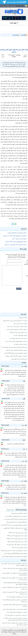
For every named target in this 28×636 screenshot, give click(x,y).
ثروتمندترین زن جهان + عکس (19, 239)
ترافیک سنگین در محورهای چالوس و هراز (16, 329)
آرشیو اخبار (15, 35)
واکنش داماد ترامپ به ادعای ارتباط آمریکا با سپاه (14, 609)
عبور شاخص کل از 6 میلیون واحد (18, 359)
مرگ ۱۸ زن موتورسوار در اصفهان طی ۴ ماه (16, 597)
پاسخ (22, 366)
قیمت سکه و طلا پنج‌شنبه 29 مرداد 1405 (16, 536)
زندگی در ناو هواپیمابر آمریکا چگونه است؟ (16, 612)
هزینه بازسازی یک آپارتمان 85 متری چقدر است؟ (15, 519)
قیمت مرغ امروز (22, 318)
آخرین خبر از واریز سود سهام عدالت (18, 338)
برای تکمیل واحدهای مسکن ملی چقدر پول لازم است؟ (13, 347)
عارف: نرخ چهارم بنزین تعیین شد (18, 513)
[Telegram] (13, 225)
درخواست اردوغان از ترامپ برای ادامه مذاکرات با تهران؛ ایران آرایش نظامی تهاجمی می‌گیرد (15, 619)
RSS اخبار (23, 35)
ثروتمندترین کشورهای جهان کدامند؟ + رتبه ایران (14, 236)
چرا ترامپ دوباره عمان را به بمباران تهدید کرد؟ (15, 615)
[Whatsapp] (15, 225)
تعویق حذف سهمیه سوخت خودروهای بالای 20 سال (14, 556)
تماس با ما (3, 6)
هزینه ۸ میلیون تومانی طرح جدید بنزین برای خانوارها (13, 550)
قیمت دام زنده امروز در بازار (20, 323)
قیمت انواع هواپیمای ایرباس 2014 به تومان (15, 242)
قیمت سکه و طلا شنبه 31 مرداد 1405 (17, 533)
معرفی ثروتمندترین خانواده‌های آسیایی (17, 233)
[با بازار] (14, 18)
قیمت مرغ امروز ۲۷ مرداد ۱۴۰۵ (19, 547)
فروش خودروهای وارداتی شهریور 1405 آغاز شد (15, 353)
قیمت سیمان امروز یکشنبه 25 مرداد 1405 (16, 539)
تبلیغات (7, 6)
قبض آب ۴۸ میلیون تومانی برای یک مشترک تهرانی (14, 321)
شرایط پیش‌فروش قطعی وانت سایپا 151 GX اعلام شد (13, 525)
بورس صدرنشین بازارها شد (20, 344)
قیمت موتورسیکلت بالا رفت (19, 335)
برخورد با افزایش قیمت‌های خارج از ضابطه (16, 350)
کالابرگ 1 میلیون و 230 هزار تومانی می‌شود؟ (15, 356)
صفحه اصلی (13, 6)
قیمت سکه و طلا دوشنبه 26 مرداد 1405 (16, 542)
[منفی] (1, 371)
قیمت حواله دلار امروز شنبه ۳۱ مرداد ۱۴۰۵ (16, 326)
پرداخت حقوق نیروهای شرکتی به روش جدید (15, 341)
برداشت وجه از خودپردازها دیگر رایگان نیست (15, 516)
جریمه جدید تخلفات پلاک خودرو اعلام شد (16, 545)
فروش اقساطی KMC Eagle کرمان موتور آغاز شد (15, 553)
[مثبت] (1, 369)
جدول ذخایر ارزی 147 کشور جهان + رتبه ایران (15, 245)
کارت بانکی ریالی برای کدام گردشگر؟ (17, 332)
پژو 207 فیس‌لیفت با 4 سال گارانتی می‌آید (16, 522)
